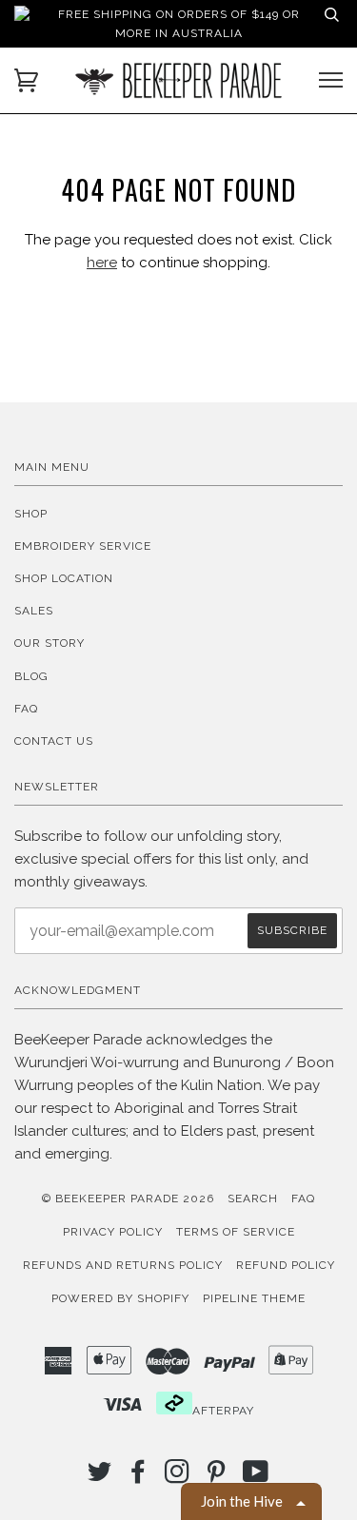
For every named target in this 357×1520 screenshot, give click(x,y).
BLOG (31, 676)
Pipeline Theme (254, 1298)
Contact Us (53, 741)
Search (253, 1198)
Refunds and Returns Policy (123, 1265)
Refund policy (285, 1265)
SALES (33, 610)
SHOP (31, 513)
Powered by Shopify (120, 1298)
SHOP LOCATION (63, 578)
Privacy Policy (113, 1231)
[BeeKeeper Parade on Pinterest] (216, 1477)
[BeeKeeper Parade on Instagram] (177, 1477)
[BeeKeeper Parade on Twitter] (100, 1477)
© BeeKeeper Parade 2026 (128, 1198)
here (102, 262)
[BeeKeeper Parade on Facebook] (138, 1477)
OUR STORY (49, 643)
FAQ (26, 708)
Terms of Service (235, 1231)
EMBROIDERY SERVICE (82, 546)
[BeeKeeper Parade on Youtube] (256, 1477)
